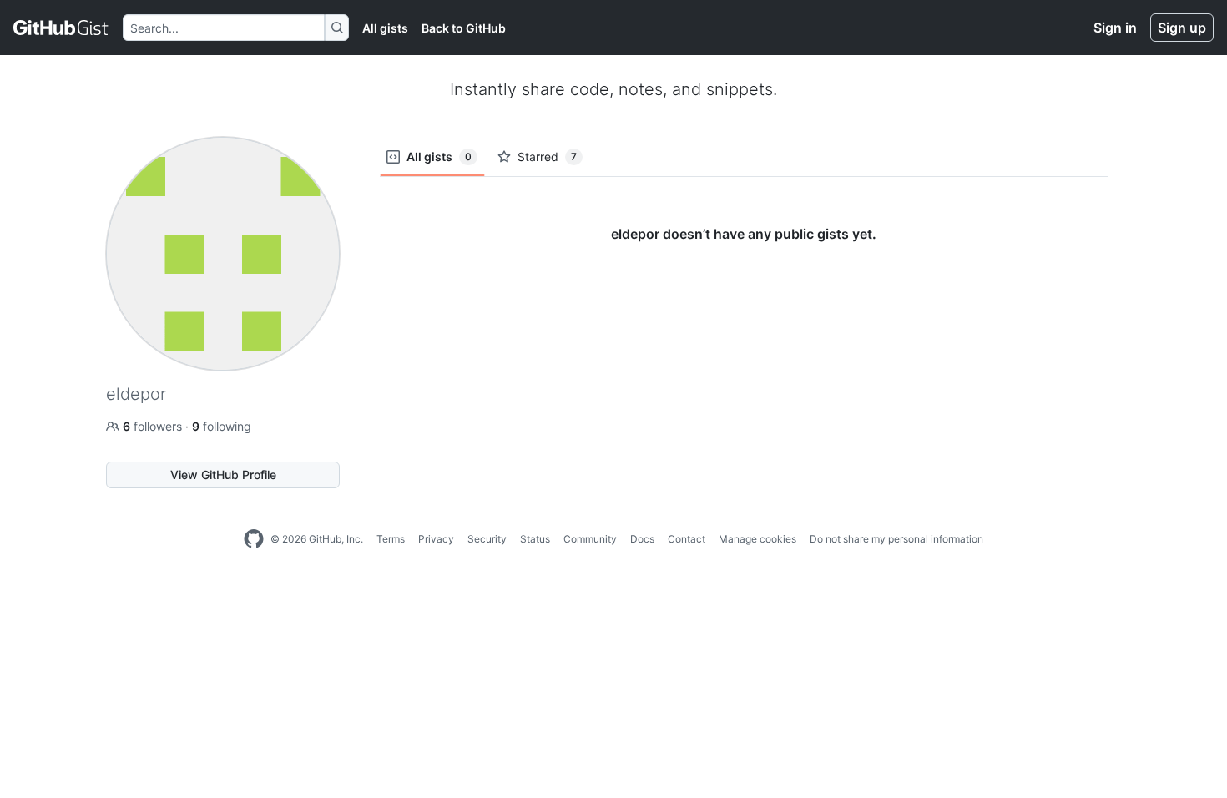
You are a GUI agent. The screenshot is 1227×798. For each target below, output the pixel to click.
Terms (390, 539)
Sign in (1115, 27)
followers (154, 426)
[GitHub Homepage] (254, 539)
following (221, 426)
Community (590, 539)
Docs (642, 539)
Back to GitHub (464, 28)
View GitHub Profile (223, 474)
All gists (385, 28)
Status (535, 539)
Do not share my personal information (896, 539)
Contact (686, 539)
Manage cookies (757, 539)
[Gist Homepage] (61, 28)
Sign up (1182, 27)
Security (487, 539)
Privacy (436, 539)
